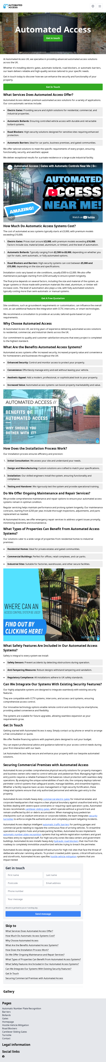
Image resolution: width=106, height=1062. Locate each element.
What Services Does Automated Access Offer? (29, 931)
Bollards (6, 1015)
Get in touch (53, 38)
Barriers (6, 1011)
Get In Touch (53, 86)
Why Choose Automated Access (22, 940)
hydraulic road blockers (66, 841)
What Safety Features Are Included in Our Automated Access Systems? (42, 964)
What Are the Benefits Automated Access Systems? (32, 945)
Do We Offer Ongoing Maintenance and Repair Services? (35, 954)
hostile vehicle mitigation (64, 856)
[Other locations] (93, 6)
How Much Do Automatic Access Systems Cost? (30, 935)
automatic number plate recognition (22, 834)
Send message (43, 913)
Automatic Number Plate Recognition (21, 1008)
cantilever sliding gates (37, 809)
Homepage (8, 1021)
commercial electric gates (56, 799)
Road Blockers (9, 1028)
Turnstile (6, 1035)
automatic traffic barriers (56, 824)
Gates (5, 1018)
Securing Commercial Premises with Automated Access (34, 978)
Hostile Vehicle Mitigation (15, 1025)
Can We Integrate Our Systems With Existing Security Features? (38, 968)
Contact (6, 1038)
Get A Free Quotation (53, 298)
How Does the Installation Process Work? (27, 949)
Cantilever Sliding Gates (14, 1031)
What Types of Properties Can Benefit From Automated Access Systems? (43, 959)
